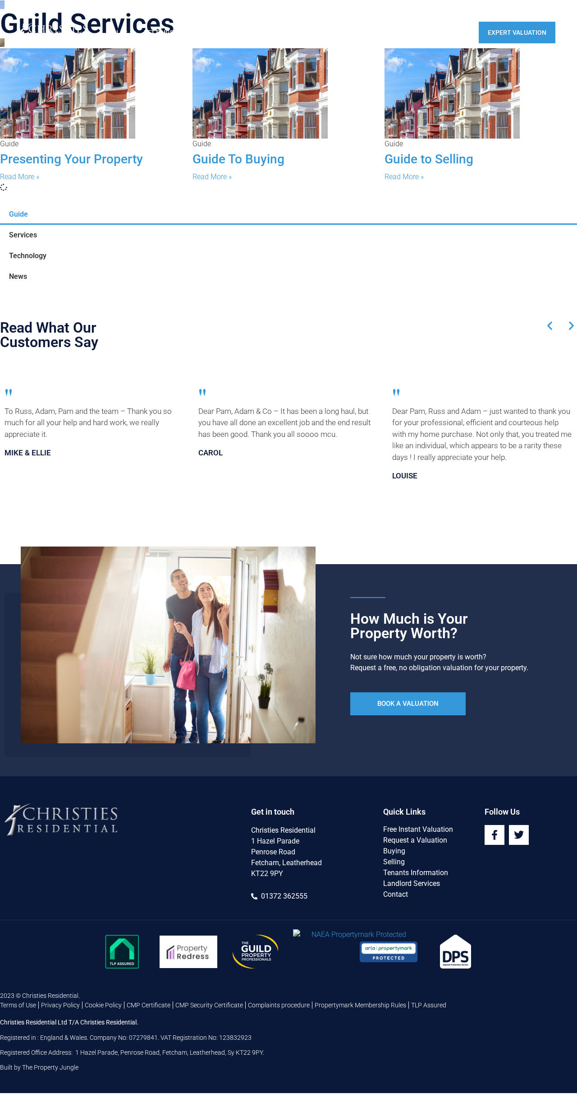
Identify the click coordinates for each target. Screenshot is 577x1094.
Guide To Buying (238, 159)
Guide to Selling (429, 159)
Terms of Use (18, 1005)
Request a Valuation (415, 840)
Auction (370, 32)
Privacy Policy (60, 1005)
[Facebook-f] (494, 835)
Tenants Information (415, 872)
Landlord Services (411, 883)
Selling (394, 862)
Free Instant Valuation (418, 829)
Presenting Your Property (71, 159)
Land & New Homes (274, 32)
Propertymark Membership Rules (360, 1005)
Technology (27, 255)
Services (23, 235)
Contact (453, 32)
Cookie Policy (103, 1005)
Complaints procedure (279, 1005)
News (18, 276)
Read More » (19, 176)
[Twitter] (519, 835)
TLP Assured (428, 1005)
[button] (549, 325)
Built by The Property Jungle (39, 1067)
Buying (394, 851)
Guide (18, 214)
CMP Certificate (148, 1005)
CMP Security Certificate (209, 1005)
